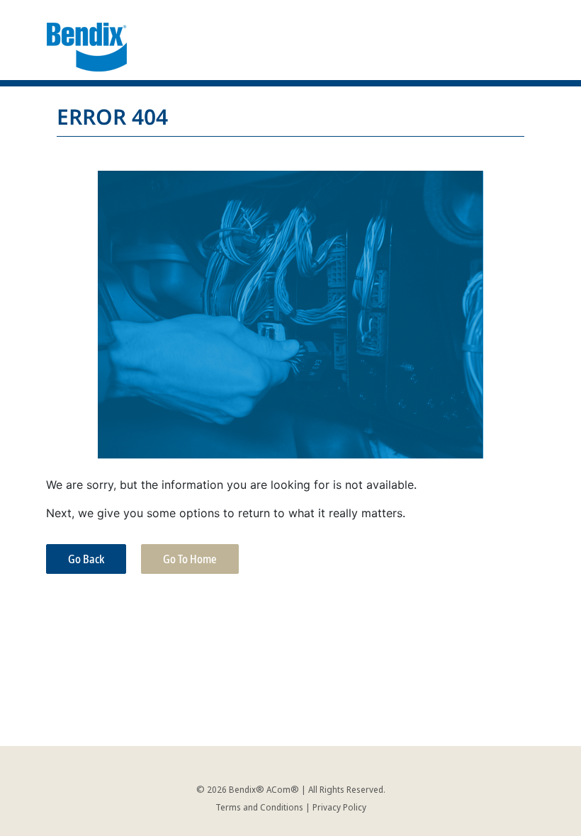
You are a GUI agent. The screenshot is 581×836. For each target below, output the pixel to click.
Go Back (86, 559)
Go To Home (190, 559)
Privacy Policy (339, 807)
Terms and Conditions (259, 807)
